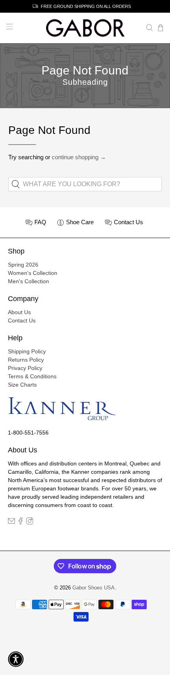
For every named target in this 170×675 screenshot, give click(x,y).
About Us (19, 312)
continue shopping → (79, 157)
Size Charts (22, 384)
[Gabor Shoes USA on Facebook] (20, 522)
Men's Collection (28, 281)
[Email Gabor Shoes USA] (11, 522)
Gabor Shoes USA (93, 588)
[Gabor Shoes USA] (85, 28)
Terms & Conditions (32, 376)
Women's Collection (32, 273)
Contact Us (22, 320)
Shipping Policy (27, 351)
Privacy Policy (25, 368)
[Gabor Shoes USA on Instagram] (29, 522)
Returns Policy (26, 360)
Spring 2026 (23, 264)
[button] (16, 659)
